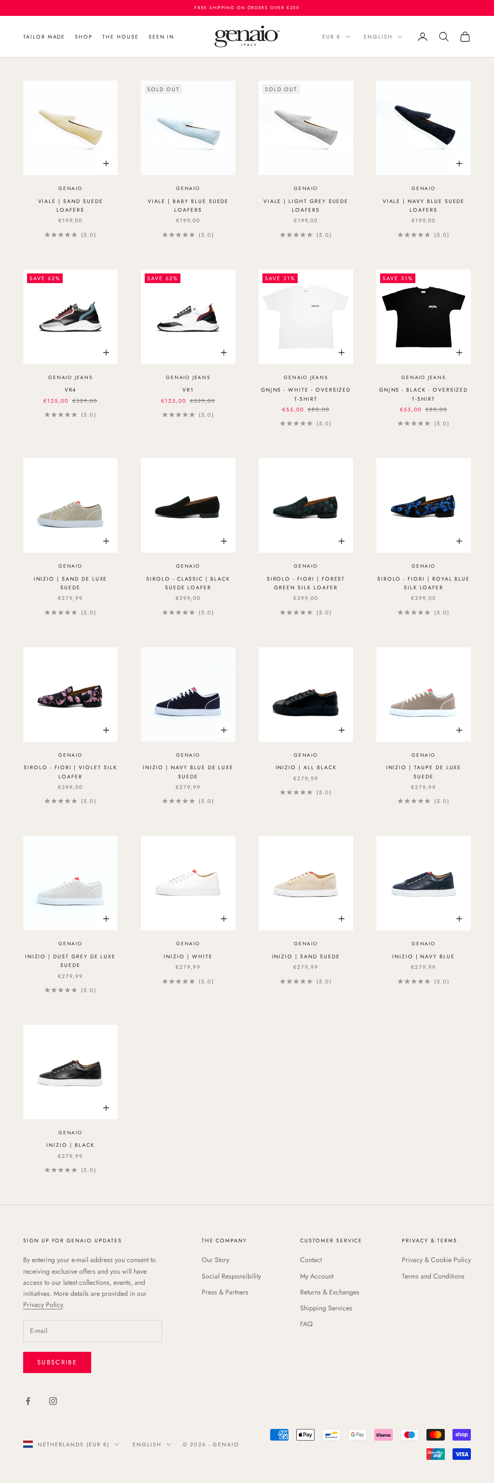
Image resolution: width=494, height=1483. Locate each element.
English (378, 37)
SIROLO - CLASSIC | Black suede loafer (188, 583)
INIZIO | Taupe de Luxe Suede (424, 771)
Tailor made (44, 37)
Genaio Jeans (70, 377)
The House (120, 37)
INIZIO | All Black (306, 767)
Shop (84, 37)
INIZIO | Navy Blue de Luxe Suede (188, 771)
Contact (311, 1260)
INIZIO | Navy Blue (423, 956)
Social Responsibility (231, 1276)
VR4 (71, 390)
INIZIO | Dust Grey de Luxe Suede (70, 960)
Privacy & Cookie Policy (436, 1260)
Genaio (70, 188)
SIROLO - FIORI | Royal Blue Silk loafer (423, 583)
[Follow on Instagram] (53, 1401)
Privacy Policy (43, 1304)
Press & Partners (225, 1292)
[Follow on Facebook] (28, 1401)
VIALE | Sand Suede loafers (70, 205)
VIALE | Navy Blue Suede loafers (424, 205)
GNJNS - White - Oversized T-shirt (306, 394)
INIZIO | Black (70, 1145)
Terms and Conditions (433, 1276)
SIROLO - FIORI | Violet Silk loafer (70, 771)
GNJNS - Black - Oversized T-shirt (423, 394)
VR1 (188, 390)
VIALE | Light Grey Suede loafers (306, 205)
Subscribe (57, 1362)
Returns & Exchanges (329, 1292)
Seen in (162, 37)
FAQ (306, 1324)
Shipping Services (326, 1308)
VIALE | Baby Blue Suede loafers (188, 205)
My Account (316, 1276)
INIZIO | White (188, 956)
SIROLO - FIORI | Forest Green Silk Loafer (306, 583)
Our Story (215, 1260)
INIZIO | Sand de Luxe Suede (71, 583)
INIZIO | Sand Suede (306, 956)
